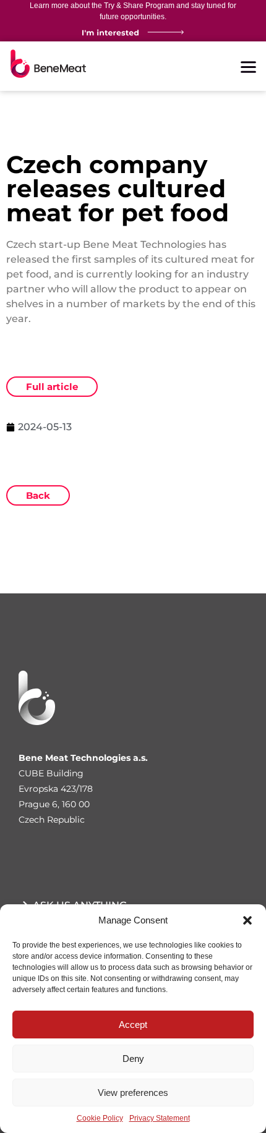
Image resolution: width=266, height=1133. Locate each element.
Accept (133, 1024)
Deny (133, 1058)
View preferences (133, 1092)
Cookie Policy (100, 1118)
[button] (247, 920)
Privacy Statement (159, 1118)
